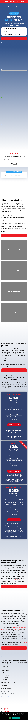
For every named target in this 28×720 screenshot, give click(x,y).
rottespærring (16, 629)
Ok (10, 718)
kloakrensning (22, 627)
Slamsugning (6, 708)
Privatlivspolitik (16, 718)
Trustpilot (17, 579)
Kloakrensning (6, 706)
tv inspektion (4, 629)
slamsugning (15, 627)
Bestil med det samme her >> (14, 428)
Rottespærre (6, 711)
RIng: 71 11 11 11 (14, 424)
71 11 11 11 (24, 642)
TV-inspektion (6, 710)
